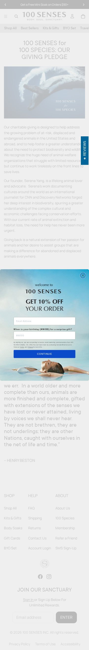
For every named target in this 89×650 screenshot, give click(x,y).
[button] (85, 150)
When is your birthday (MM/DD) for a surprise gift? (43, 329)
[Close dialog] (83, 275)
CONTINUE (44, 354)
